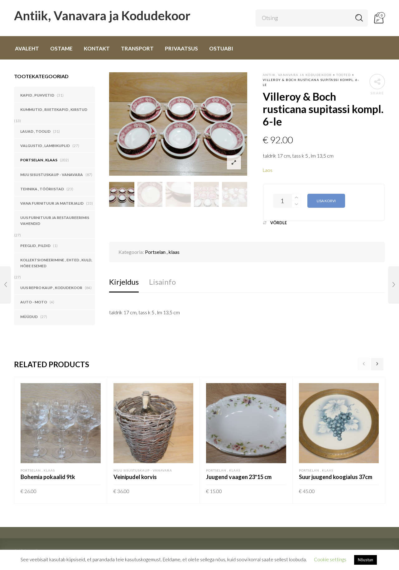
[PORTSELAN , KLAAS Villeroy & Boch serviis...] (393, 285)
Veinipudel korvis (135, 476)
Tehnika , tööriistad (42, 189)
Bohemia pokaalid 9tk (48, 476)
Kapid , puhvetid (37, 95)
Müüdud (29, 316)
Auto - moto (33, 302)
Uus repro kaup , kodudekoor (51, 287)
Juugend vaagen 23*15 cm (239, 476)
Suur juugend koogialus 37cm (335, 476)
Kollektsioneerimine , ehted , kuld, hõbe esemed (56, 263)
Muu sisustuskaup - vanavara (51, 174)
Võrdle (278, 223)
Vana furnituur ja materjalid (52, 203)
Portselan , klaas (38, 160)
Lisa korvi (326, 200)
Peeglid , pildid (35, 245)
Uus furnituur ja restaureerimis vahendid (54, 220)
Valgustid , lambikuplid (45, 145)
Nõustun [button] (365, 559)
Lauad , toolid (35, 131)
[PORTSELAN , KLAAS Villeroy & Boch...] (5, 285)
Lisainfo (162, 282)
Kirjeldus (124, 282)
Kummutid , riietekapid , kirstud (53, 109)
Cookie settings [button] (330, 559)
